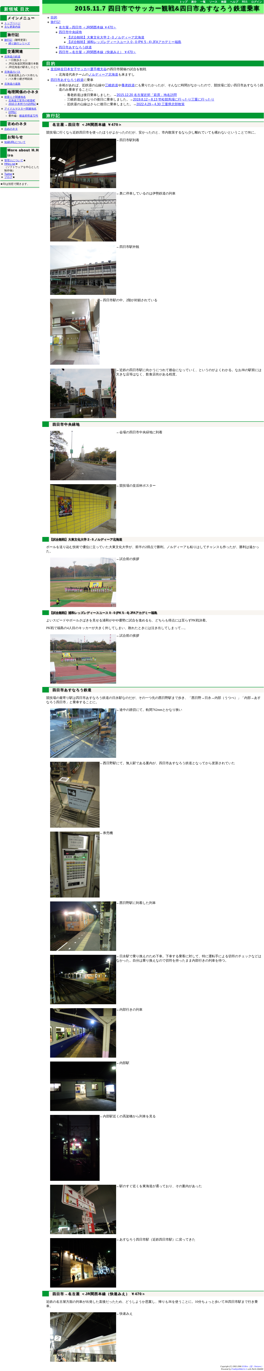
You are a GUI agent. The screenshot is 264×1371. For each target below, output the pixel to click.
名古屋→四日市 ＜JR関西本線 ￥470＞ (87, 27)
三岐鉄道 (111, 85)
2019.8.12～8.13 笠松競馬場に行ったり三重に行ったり (173, 99)
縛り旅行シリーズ (19, 43)
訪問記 (12, 112)
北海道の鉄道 (12, 56)
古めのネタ (11, 128)
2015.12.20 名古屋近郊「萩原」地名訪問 (147, 95)
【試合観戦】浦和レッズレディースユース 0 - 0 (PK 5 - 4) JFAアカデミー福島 (124, 42)
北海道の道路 (12, 83)
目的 (54, 17)
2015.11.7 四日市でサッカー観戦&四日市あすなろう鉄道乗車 (167, 8)
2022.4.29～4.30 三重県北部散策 (160, 104)
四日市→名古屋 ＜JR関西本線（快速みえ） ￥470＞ (97, 52)
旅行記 (55, 22)
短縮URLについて (15, 142)
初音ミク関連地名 (15, 96)
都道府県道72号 (28, 115)
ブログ (8, 177)
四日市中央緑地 (70, 32)
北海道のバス (12, 71)
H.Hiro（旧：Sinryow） (252, 1366)
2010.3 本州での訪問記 (22, 103)
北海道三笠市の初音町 (21, 100)
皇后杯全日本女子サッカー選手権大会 (79, 69)
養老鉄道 (128, 85)
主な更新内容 (12, 26)
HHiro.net (9, 163)
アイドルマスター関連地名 (20, 108)
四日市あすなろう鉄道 (75, 47)
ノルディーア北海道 (103, 74)
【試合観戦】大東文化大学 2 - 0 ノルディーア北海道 (105, 37)
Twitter (8, 174)
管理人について (13, 160)
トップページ (12, 23)
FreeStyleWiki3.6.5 (239, 1369)
